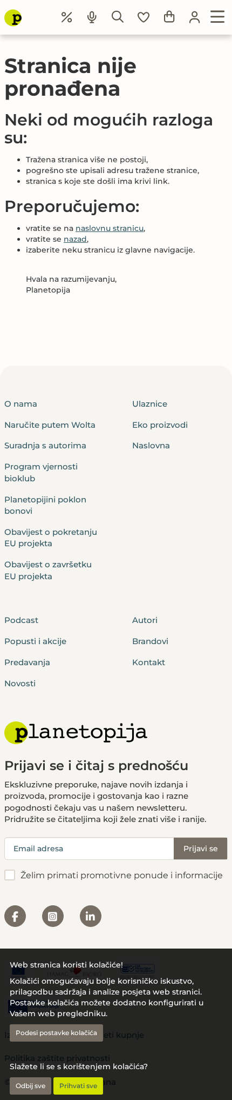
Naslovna (151, 445)
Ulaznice (149, 404)
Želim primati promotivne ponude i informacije (122, 875)
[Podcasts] (92, 17)
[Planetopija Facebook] (15, 916)
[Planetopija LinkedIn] (90, 916)
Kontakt (148, 662)
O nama (20, 404)
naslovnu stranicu (110, 228)
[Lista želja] (143, 17)
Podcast (21, 620)
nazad (75, 239)
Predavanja (27, 662)
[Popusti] (67, 17)
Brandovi (150, 641)
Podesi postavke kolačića (56, 1033)
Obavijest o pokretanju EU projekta (50, 537)
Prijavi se (200, 848)
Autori (145, 620)
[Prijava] (195, 17)
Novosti (20, 683)
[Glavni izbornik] (218, 17)
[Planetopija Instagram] (53, 916)
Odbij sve (30, 1086)
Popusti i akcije (35, 641)
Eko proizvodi (160, 425)
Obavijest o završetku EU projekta (48, 570)
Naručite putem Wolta (49, 425)
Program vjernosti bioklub (41, 472)
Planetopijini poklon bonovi (45, 505)
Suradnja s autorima (45, 445)
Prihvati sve (78, 1086)
